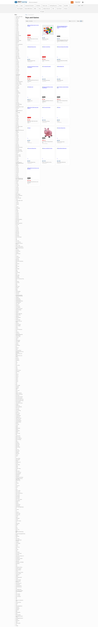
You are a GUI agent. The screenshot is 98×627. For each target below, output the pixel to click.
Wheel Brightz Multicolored (61, 162)
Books (17, 5)
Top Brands (38, 5)
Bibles (35, 8)
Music (22, 5)
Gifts (53, 8)
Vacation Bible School (28, 8)
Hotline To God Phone (45, 60)
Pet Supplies (42, 11)
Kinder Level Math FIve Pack (46, 162)
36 (73, 21)
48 (74, 21)
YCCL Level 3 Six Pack (46, 121)
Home (40, 8)
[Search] (72, 2)
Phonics (58, 121)
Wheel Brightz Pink (60, 80)
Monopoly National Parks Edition (62, 60)
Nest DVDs (66, 5)
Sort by (27, 21)
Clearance (66, 8)
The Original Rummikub (46, 80)
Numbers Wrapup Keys (60, 141)
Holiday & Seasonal (46, 8)
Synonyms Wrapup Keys (31, 162)
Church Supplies (20, 8)
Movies (60, 5)
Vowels (28, 141)
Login (79, 5)
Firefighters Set (29, 100)
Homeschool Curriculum (29, 5)
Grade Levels (45, 5)
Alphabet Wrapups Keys (31, 60)
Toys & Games (59, 8)
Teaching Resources (53, 5)
